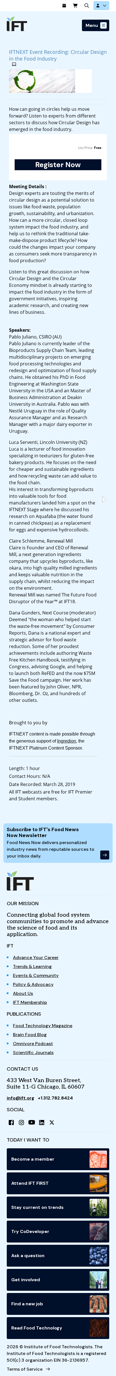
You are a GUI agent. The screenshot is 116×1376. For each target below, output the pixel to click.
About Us (23, 993)
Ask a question (27, 1256)
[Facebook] (11, 1122)
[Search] (86, 5)
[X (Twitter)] (51, 1122)
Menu (92, 25)
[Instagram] (21, 1122)
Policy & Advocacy (33, 984)
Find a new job (27, 1304)
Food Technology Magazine (42, 1026)
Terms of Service (25, 1369)
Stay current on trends (37, 1207)
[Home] (17, 23)
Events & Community (36, 975)
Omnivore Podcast (33, 1044)
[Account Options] (101, 5)
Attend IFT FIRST (30, 1183)
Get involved (25, 1280)
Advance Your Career (36, 957)
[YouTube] (31, 1122)
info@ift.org (20, 1098)
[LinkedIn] (41, 1122)
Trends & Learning (32, 966)
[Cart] (75, 5)
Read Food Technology (36, 1328)
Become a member (32, 1159)
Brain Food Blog (30, 1035)
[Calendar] (64, 5)
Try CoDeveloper (30, 1231)
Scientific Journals (33, 1052)
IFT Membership (30, 1002)
